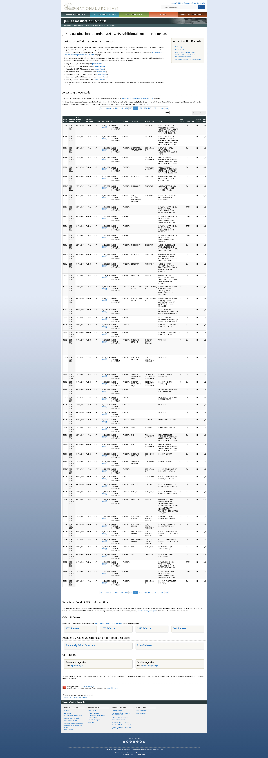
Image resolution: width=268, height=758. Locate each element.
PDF (103, 127)
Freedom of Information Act (140, 750)
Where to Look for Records (120, 722)
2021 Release (179, 628)
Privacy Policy (126, 750)
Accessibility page (112, 688)
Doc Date (105, 121)
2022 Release (144, 628)
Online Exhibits (68, 730)
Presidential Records (70, 721)
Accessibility (117, 750)
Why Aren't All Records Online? (121, 725)
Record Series (198, 120)
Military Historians (93, 713)
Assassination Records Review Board (188, 59)
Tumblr (134, 741)
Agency (97, 121)
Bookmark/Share (190, 3)
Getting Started (117, 711)
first (101, 108)
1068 (121, 108)
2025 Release (72, 628)
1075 (154, 108)
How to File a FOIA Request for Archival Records (121, 728)
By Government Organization (73, 715)
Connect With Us (134, 738)
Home (66, 25)
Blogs (140, 741)
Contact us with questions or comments (75, 697)
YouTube (137, 741)
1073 (145, 108)
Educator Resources (134, 14)
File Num (125, 121)
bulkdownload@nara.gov (147, 611)
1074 (149, 108)
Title (160, 121)
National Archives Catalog (72, 718)
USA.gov (160, 750)
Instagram (130, 741)
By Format (67, 713)
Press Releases (144, 645)
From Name (149, 121)
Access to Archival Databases (73, 723)
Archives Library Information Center (73, 726)
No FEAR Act (153, 750)
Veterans (91, 722)
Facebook (124, 741)
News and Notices (141, 711)
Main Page (178, 47)
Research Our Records (75, 14)
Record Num (72, 120)
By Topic (67, 711)
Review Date (205, 120)
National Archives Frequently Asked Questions (121, 714)
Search (201, 7)
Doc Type (114, 121)
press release (97, 64)
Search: (166, 113)
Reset (202, 113)
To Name (134, 121)
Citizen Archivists (177, 3)
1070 (131, 108)
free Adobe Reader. (86, 686)
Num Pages (182, 120)
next (162, 108)
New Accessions (141, 713)
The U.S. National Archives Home (91, 6)
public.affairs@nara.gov (150, 666)
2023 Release (108, 628)
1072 (140, 108)
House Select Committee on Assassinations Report (185, 56)
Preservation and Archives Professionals (96, 716)
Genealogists (92, 711)
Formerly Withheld (89, 120)
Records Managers (94, 720)
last (166, 108)
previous (108, 108)
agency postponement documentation (108, 623)
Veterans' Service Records (105, 14)
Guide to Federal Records (120, 717)
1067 (116, 108)
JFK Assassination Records (93, 25)
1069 (126, 108)
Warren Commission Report (185, 52)
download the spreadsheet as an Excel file (136, 98)
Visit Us (163, 14)
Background (179, 49)
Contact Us (201, 3)
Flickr (144, 741)
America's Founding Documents (192, 14)
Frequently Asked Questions (80, 645)
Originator (190, 121)
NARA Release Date (79, 119)
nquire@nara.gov (77, 666)
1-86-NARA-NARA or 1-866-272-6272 (134, 755)
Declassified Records (119, 720)
